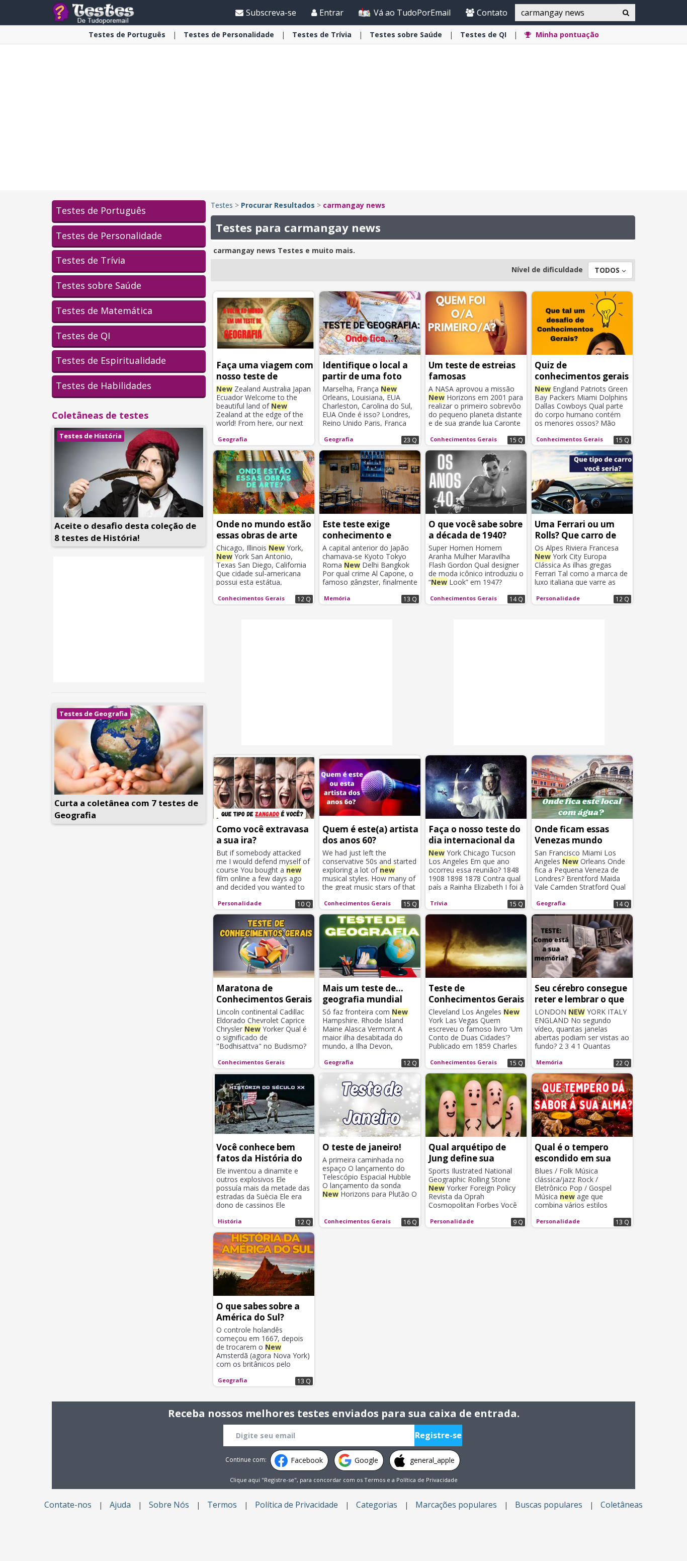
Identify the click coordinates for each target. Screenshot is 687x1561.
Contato (492, 12)
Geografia (232, 439)
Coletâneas (621, 1504)
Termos (374, 1480)
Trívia (322, 34)
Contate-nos (68, 1504)
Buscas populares (548, 1504)
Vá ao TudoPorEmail (411, 12)
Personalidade (229, 34)
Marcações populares (456, 1504)
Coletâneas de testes (100, 415)
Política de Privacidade (427, 1480)
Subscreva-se (271, 12)
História (230, 1221)
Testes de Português (101, 210)
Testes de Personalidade (109, 235)
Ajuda (120, 1504)
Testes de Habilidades (103, 385)
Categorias (376, 1504)
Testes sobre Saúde (98, 285)
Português (127, 34)
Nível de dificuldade (547, 269)
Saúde (406, 34)
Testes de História (90, 435)
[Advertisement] (343, 117)
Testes (222, 205)
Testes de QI (83, 336)
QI (483, 34)
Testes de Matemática (104, 310)
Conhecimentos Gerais (463, 439)
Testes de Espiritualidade (111, 360)
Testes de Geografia (93, 713)
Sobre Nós (169, 1504)
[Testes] (101, 12)
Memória (337, 598)
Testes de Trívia (90, 260)
